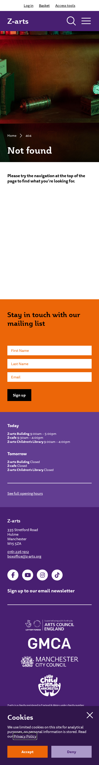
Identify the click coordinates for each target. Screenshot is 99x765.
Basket (44, 5)
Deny (71, 752)
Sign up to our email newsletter (41, 591)
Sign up (19, 395)
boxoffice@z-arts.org (24, 556)
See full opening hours (25, 493)
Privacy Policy (25, 736)
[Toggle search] (71, 21)
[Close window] (89, 715)
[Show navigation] (86, 21)
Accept (27, 752)
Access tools (65, 5)
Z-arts (18, 21)
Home (11, 135)
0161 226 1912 (18, 552)
